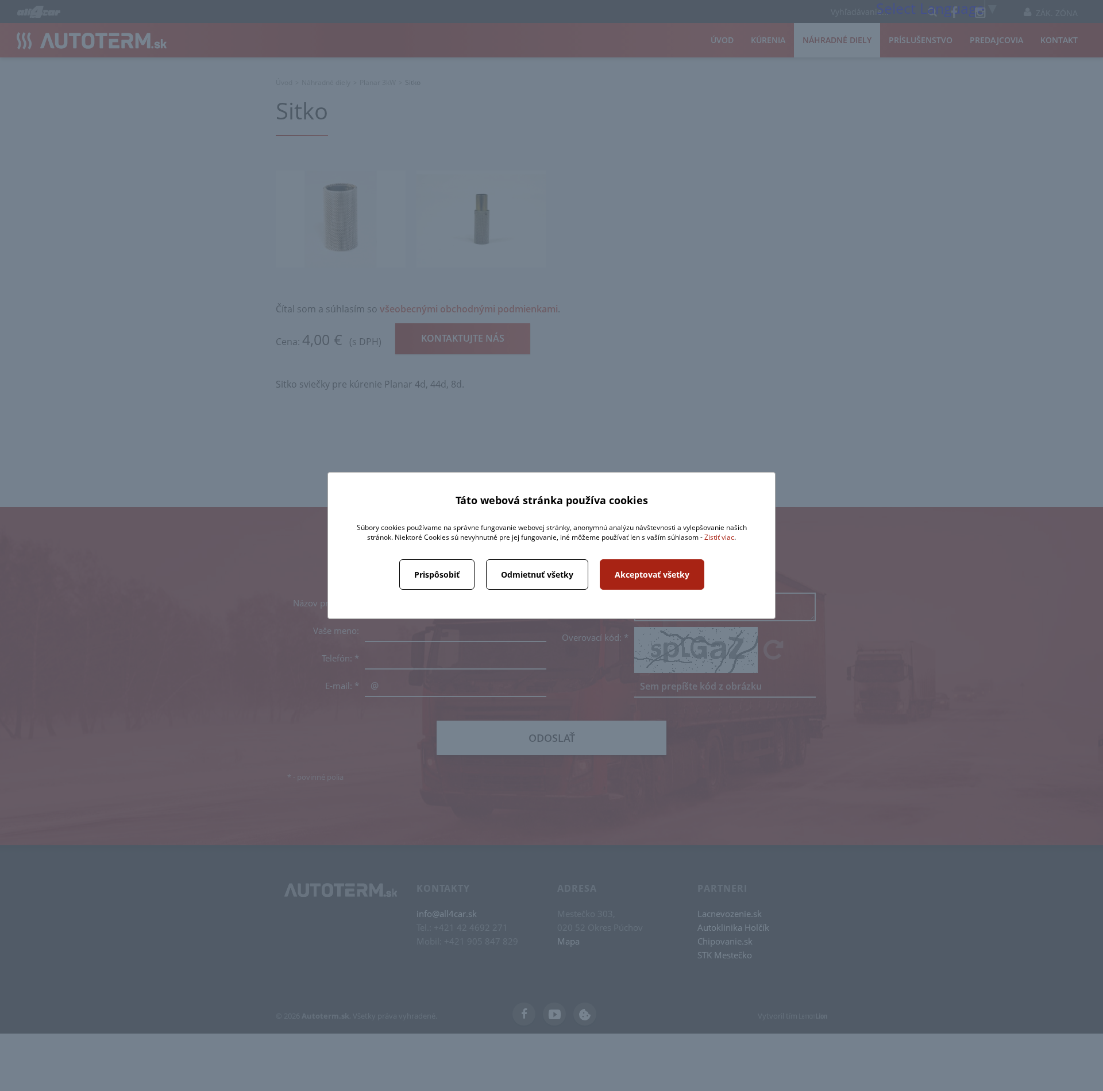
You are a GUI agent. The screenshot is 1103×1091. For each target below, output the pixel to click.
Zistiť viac (719, 537)
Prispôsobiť (437, 574)
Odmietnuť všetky (537, 574)
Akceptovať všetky (652, 574)
